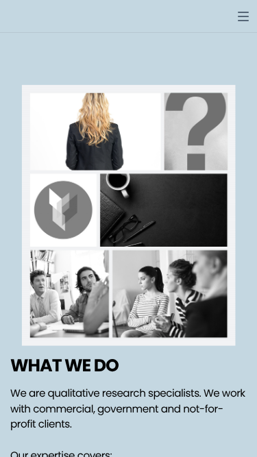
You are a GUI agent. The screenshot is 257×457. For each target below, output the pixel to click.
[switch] (243, 16)
